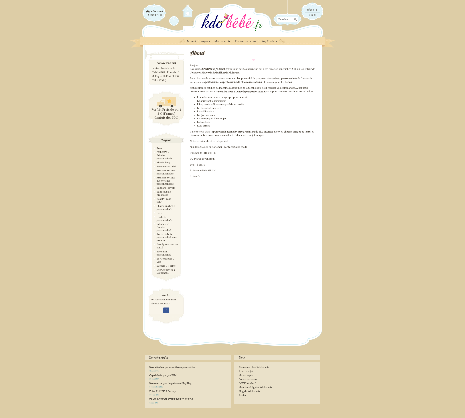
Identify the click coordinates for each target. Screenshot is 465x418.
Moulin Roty (163, 162)
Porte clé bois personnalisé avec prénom (167, 237)
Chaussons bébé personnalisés (166, 207)
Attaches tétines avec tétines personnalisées (166, 180)
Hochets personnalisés (164, 219)
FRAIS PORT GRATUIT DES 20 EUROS (171, 399)
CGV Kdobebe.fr (248, 383)
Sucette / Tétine (166, 265)
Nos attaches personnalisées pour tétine (172, 367)
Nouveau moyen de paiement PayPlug (170, 383)
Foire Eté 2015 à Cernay (162, 391)
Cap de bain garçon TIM (163, 375)
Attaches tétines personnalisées (166, 172)
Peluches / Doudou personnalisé (164, 227)
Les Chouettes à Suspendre (166, 271)
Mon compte (222, 41)
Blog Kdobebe (269, 41)
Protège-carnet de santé (167, 246)
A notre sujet (246, 371)
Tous (159, 148)
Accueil (191, 41)
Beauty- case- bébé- (164, 200)
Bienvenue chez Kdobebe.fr (254, 367)
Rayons (205, 41)
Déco (159, 213)
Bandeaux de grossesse (164, 193)
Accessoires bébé (166, 166)
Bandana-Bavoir (166, 187)
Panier (242, 395)
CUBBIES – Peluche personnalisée (164, 155)
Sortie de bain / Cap (166, 260)
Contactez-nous (245, 41)
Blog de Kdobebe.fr (249, 391)
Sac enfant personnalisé (164, 253)
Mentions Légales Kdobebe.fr (255, 387)
